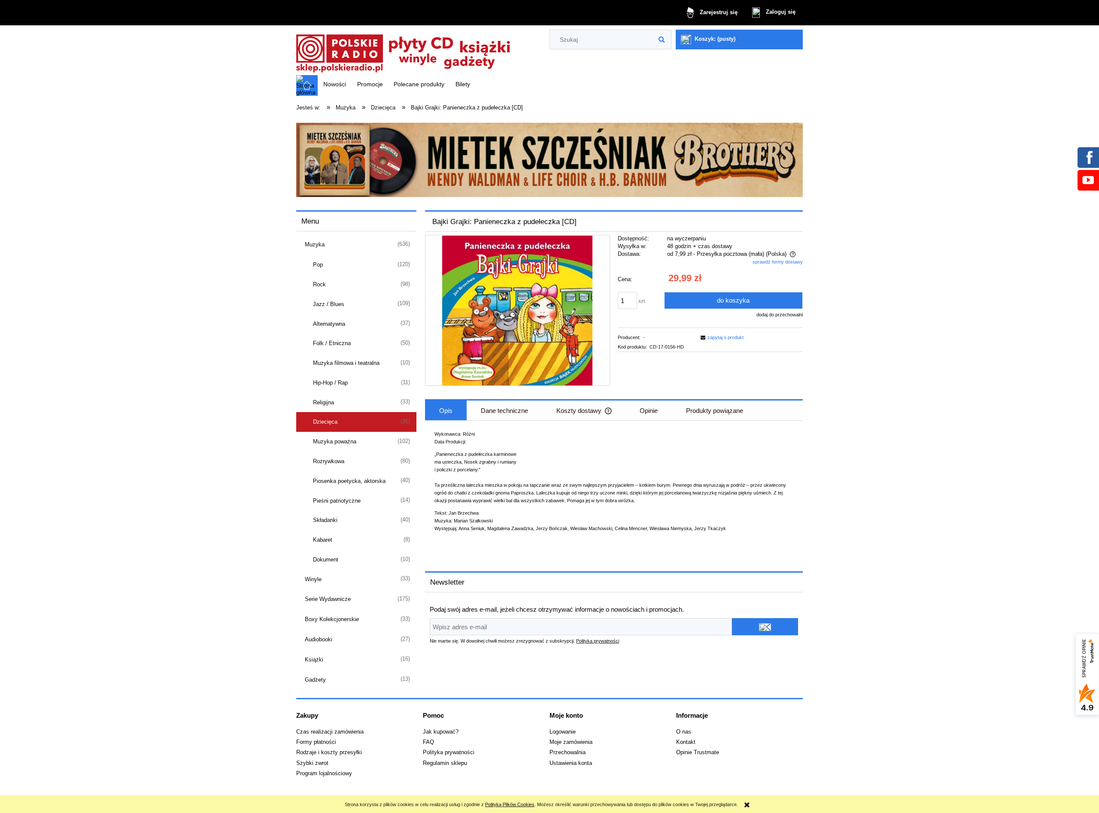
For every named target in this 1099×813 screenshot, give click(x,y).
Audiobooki (318, 639)
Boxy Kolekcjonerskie (332, 619)
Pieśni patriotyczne (337, 501)
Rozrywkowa (328, 461)
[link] (549, 160)
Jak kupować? (440, 732)
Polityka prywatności (597, 640)
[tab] (446, 410)
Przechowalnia (568, 752)
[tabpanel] (613, 487)
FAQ (428, 742)
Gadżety (315, 679)
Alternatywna (329, 324)
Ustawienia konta (571, 763)
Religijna (323, 402)
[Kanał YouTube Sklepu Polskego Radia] (1088, 179)
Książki (314, 659)
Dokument (325, 559)
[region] (549, 160)
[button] (721, 337)
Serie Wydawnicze (328, 599)
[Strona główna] (403, 51)
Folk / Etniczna (332, 343)
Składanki (325, 520)
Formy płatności (316, 742)
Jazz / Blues (328, 304)
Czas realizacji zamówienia (330, 732)
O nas (683, 732)
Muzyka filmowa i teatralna (346, 363)
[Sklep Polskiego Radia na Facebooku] (1088, 157)
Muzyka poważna (334, 441)
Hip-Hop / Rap (330, 382)
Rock (319, 284)
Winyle (313, 579)
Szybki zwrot (312, 763)
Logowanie (563, 732)
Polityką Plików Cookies (509, 804)
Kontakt (685, 742)
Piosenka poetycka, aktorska (349, 481)
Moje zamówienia (571, 742)
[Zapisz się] (765, 626)
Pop (318, 264)
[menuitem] (335, 84)
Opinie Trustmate (697, 752)
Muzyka (315, 244)
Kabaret (322, 540)
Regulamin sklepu (445, 763)
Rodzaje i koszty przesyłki (329, 752)
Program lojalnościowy (324, 774)
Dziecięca (325, 422)
